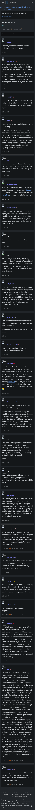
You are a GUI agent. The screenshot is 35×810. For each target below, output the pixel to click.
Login (14, 2)
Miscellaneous (26, 7)
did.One (6, 195)
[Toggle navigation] (3, 2)
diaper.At (29, 190)
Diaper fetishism (16, 7)
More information (7, 17)
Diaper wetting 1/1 (6, 9)
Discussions (7, 7)
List (4, 26)
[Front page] (1, 7)
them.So (11, 382)
